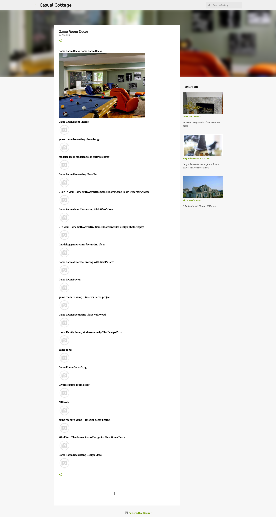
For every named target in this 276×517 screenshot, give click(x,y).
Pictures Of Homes (192, 200)
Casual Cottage (56, 4)
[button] (60, 41)
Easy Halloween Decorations (196, 158)
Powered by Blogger (140, 513)
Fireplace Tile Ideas (192, 117)
